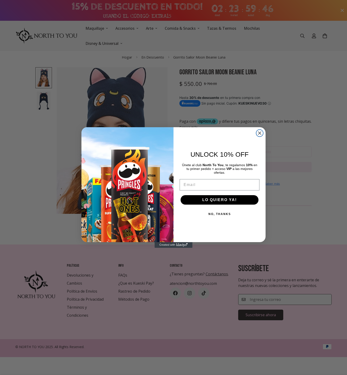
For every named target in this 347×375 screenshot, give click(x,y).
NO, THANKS (219, 214)
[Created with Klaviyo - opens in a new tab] (173, 245)
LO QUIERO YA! (219, 200)
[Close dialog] (259, 133)
